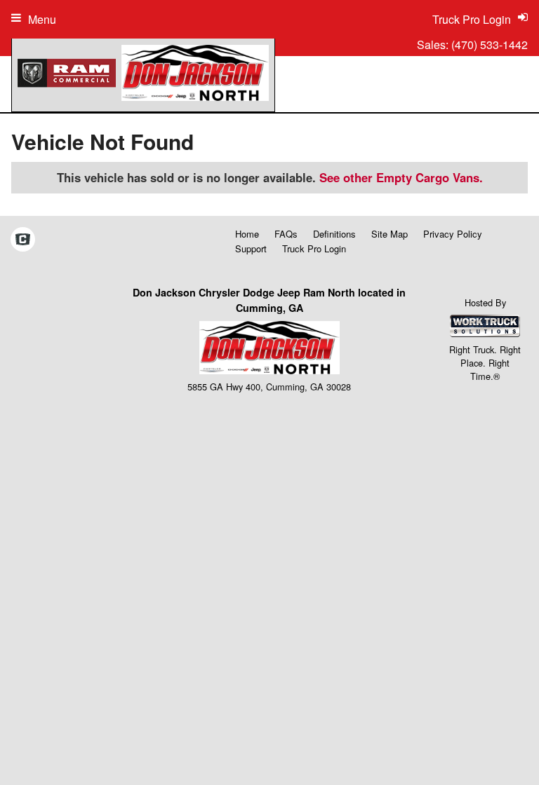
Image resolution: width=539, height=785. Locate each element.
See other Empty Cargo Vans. (401, 177)
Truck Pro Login (314, 248)
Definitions (334, 233)
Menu (42, 19)
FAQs (286, 233)
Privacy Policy (452, 233)
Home (247, 233)
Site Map (389, 233)
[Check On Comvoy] (23, 240)
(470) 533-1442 (489, 44)
